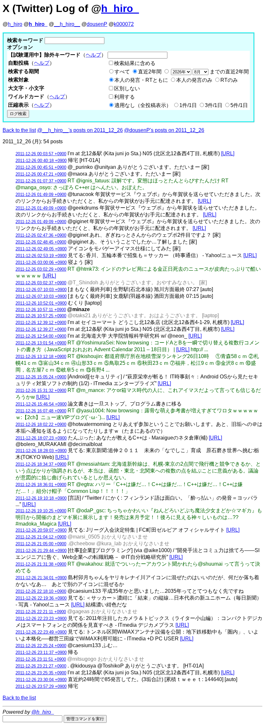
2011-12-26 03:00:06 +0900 (41, 262)
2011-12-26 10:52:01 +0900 (41, 303)
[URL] (227, 153)
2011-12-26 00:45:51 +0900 (41, 167)
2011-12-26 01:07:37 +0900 (41, 181)
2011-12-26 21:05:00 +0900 (41, 543)
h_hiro (15, 24)
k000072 (124, 24)
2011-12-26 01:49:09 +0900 (41, 194)
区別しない (127, 88)
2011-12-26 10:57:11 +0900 (41, 309)
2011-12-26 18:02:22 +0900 (41, 424)
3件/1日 (213, 105)
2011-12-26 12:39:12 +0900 (41, 322)
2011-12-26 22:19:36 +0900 (41, 598)
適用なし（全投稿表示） (142, 105)
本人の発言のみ (194, 80)
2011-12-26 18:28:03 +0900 (41, 450)
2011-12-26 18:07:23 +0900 (41, 438)
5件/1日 (239, 105)
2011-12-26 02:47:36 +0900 (41, 235)
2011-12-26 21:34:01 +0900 (41, 577)
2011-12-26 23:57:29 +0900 (41, 686)
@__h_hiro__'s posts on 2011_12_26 (80, 130)
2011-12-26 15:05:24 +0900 (41, 377)
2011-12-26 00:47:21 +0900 (41, 174)
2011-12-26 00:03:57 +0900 (41, 153)
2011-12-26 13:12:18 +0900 (41, 356)
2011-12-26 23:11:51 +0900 (41, 659)
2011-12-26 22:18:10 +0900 (41, 591)
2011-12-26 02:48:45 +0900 (41, 242)
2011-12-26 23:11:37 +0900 (41, 652)
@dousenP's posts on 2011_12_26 (164, 130)
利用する (124, 97)
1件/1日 (188, 105)
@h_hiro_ (42, 712)
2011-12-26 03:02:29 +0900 (41, 269)
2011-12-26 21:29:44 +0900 (41, 550)
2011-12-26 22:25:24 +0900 (41, 645)
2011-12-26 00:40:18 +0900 (41, 160)
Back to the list (19, 130)
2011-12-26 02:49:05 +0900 (41, 248)
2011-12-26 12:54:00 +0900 (41, 336)
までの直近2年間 (228, 71)
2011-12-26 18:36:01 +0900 (41, 484)
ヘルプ (93, 55)
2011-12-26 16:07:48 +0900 (41, 410)
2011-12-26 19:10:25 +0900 (41, 510)
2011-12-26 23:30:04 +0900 (41, 679)
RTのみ (229, 80)
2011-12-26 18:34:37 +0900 (41, 464)
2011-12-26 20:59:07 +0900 (41, 530)
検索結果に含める (134, 63)
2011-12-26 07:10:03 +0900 (41, 289)
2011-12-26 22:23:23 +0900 (41, 618)
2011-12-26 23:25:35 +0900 (41, 672)
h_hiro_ (120, 8)
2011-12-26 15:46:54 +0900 (41, 404)
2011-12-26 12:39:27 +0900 (41, 329)
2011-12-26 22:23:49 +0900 (41, 632)
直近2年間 (150, 71)
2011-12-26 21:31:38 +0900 (41, 564)
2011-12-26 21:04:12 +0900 (41, 537)
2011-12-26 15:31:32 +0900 (41, 390)
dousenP (97, 24)
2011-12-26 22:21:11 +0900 (41, 611)
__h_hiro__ (67, 24)
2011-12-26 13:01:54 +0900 (41, 343)
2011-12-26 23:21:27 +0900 (41, 666)
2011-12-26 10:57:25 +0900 (41, 315)
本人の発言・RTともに (141, 80)
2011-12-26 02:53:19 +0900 (41, 255)
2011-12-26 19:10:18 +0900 (41, 498)
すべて (122, 71)
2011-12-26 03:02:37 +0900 (41, 282)
